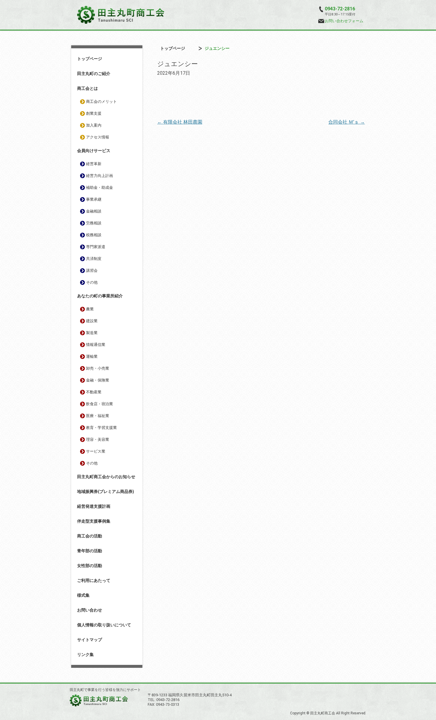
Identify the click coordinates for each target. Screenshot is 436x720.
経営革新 (93, 164)
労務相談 (93, 223)
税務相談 (93, 235)
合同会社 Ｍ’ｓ (346, 122)
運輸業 (92, 356)
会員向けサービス (93, 150)
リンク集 (85, 654)
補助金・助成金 (99, 187)
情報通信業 (95, 344)
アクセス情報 (97, 137)
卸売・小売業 (97, 368)
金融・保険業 (97, 380)
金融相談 (93, 211)
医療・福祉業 (97, 416)
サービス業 (95, 451)
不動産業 (93, 392)
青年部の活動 (89, 550)
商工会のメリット (101, 101)
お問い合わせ (89, 610)
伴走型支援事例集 (93, 521)
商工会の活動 (89, 536)
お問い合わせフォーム (344, 21)
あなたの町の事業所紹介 (100, 295)
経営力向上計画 (99, 175)
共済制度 (93, 258)
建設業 (92, 321)
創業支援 (93, 113)
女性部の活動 (89, 565)
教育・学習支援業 (101, 427)
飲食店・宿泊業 (99, 404)
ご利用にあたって (93, 580)
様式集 (83, 595)
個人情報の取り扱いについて (104, 624)
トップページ (89, 58)
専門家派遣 (95, 247)
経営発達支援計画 (93, 506)
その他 (92, 282)
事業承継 (93, 199)
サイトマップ (89, 639)
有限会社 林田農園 (179, 122)
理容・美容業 (97, 439)
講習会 (92, 270)
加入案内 (93, 125)
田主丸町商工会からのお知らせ (106, 476)
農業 (90, 309)
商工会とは (87, 88)
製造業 (92, 333)
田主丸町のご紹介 (93, 73)
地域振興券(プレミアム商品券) (105, 491)
